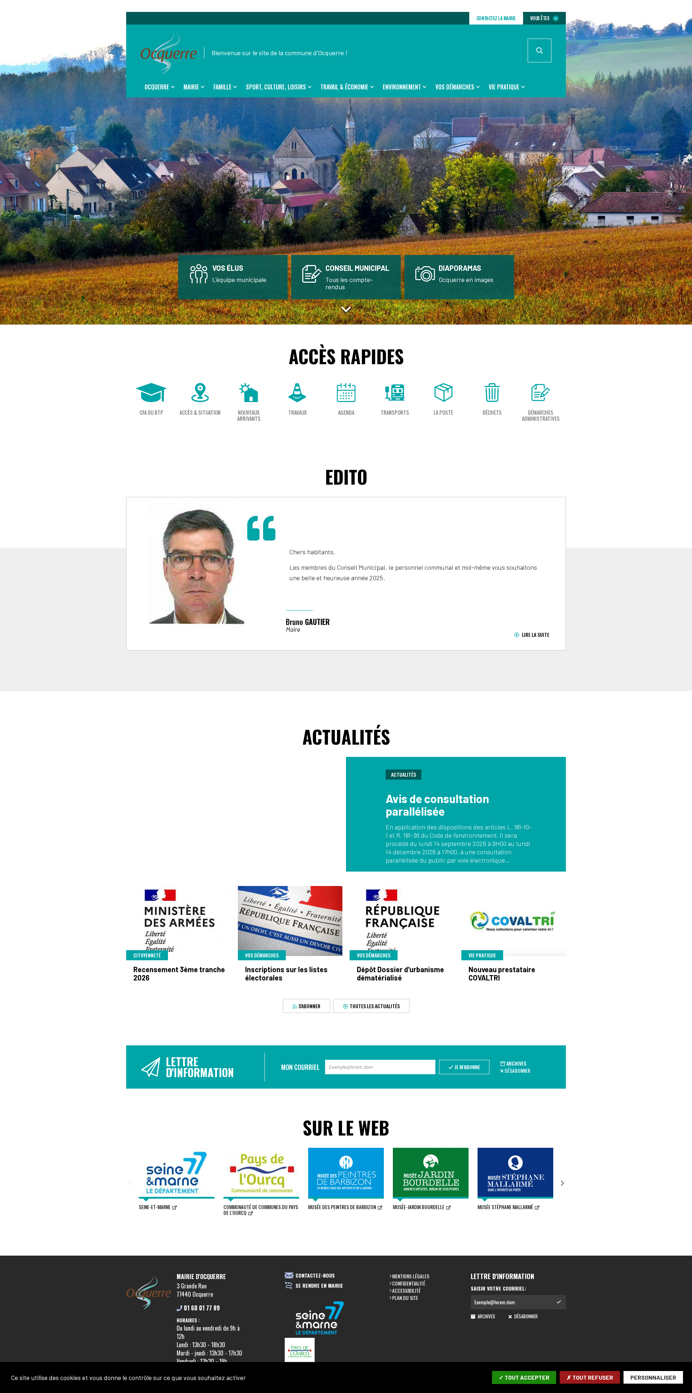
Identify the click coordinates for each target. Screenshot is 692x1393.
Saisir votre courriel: (498, 1288)
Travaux (297, 412)
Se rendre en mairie (319, 1286)
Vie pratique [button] (504, 87)
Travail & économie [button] (344, 87)
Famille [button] (222, 87)
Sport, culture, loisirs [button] (276, 87)
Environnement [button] (402, 87)
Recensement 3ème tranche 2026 (179, 973)
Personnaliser (653, 1377)
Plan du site (405, 1297)
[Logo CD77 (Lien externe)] (320, 1318)
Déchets (492, 412)
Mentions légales (410, 1276)
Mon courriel (300, 1067)
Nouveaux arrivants (249, 415)
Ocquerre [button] (157, 87)
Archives (516, 1063)
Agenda (346, 412)
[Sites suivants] (562, 1183)
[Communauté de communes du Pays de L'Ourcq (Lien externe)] (320, 1351)
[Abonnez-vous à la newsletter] (558, 1302)
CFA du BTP (151, 412)
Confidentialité (408, 1283)
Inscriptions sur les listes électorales (286, 973)
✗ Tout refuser (590, 1377)
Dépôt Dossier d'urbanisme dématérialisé (400, 973)
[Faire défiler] (346, 308)
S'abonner (309, 1006)
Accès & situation (200, 412)
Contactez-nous (315, 1276)
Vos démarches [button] (454, 87)
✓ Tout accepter (524, 1377)
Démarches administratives (541, 415)
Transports (395, 412)
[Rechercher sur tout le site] (539, 50)
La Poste (443, 412)
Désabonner (517, 1070)
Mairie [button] (191, 87)
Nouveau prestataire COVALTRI (502, 973)
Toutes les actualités (375, 1006)
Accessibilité (406, 1290)
